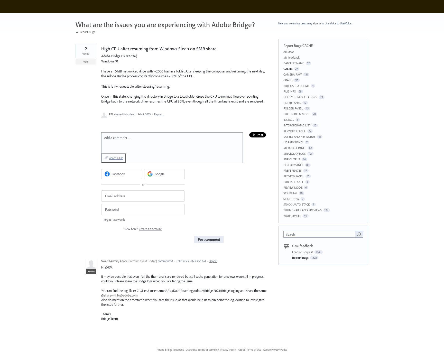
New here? (143, 229)
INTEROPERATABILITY (297, 125)
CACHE (307, 45)
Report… (159, 114)
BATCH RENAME (293, 63)
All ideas (288, 52)
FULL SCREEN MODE (296, 114)
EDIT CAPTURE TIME (296, 86)
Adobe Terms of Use (249, 349)
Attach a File (116, 158)
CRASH (287, 80)
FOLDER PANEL (293, 108)
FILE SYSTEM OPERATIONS (300, 97)
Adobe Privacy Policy (275, 349)
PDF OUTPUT (291, 159)
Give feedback (302, 246)
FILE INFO (289, 91)
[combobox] (320, 234)
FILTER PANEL (292, 103)
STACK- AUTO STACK (296, 204)
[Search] (359, 234)
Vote (86, 61)
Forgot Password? (114, 219)
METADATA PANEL (294, 148)
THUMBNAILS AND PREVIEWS (302, 210)
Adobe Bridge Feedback (170, 349)
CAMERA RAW (292, 74)
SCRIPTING (290, 193)
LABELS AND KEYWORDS (299, 136)
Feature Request (303, 252)
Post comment (209, 239)
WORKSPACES (292, 216)
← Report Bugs (85, 32)
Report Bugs (292, 45)
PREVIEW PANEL (293, 176)
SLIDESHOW (291, 199)
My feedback (291, 57)
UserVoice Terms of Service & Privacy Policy (211, 349)
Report (213, 261)
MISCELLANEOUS (294, 153)
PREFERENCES (292, 170)
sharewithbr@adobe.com (121, 295)
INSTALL (288, 120)
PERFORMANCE (293, 165)
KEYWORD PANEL (294, 131)
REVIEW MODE (292, 187)
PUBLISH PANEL (293, 182)
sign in (317, 23)
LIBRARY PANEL (293, 142)
